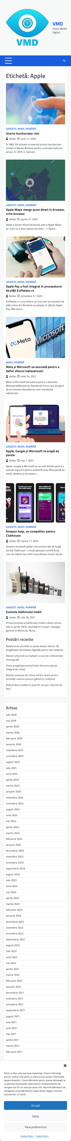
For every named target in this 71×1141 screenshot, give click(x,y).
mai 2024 (11, 821)
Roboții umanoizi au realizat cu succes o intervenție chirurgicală (34, 657)
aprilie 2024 (12, 827)
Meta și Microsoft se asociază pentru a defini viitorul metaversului (32, 368)
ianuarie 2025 (13, 791)
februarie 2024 (14, 839)
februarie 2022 (14, 981)
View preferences (36, 1127)
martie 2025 (13, 785)
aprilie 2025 (12, 780)
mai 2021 (11, 1034)
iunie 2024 (11, 815)
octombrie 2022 (14, 933)
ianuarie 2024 (13, 845)
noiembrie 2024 (14, 797)
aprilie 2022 (12, 969)
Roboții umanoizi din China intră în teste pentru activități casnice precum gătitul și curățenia (32, 677)
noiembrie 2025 (14, 750)
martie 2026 (13, 732)
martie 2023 (13, 904)
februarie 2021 (14, 1052)
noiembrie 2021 (14, 998)
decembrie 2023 (15, 851)
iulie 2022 (11, 951)
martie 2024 (13, 833)
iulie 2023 (11, 880)
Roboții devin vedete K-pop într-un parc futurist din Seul (34, 687)
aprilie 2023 (12, 898)
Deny (35, 1116)
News (21, 128)
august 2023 (13, 874)
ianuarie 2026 (13, 744)
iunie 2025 (11, 774)
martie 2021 (13, 1046)
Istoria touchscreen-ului (22, 133)
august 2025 (13, 762)
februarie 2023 (14, 910)
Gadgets (11, 128)
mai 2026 (11, 720)
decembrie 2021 (15, 993)
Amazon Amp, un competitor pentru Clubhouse (30, 533)
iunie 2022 (11, 957)
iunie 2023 (11, 886)
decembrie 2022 (15, 922)
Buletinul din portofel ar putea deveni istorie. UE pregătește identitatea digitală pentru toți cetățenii (34, 648)
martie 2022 (13, 975)
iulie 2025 (11, 768)
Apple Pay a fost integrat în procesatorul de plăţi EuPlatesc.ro (34, 288)
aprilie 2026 (12, 726)
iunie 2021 (11, 1028)
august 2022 (13, 945)
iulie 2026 (11, 715)
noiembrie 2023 (14, 856)
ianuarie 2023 (13, 916)
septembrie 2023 (15, 868)
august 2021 (13, 1016)
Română (31, 128)
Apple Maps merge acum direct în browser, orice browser (35, 211)
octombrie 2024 (14, 803)
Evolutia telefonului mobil (23, 611)
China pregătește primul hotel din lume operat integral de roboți (31, 667)
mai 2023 (11, 892)
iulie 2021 (11, 1022)
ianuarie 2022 (13, 987)
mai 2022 (11, 963)
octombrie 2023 (14, 862)
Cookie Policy (27, 1136)
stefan (12, 139)
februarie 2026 (14, 738)
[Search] (64, 61)
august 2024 (13, 809)
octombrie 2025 (14, 756)
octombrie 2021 (14, 1004)
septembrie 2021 (15, 1010)
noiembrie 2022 (14, 927)
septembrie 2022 (15, 939)
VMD (58, 23)
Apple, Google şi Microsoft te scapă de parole (32, 453)
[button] (65, 1066)
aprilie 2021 (12, 1040)
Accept (35, 1105)
